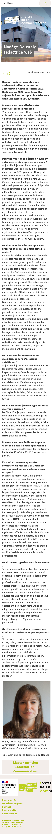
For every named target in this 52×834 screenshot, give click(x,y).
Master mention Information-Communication (25, 767)
